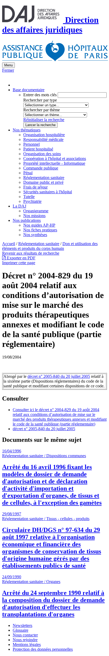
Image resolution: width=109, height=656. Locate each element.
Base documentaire (28, 90)
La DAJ (19, 206)
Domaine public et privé (43, 182)
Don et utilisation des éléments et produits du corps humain (50, 246)
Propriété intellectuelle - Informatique (54, 163)
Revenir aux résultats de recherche (30, 253)
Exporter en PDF (20, 258)
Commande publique (40, 168)
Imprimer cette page (18, 262)
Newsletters (22, 625)
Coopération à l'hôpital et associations (54, 158)
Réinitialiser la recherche (43, 119)
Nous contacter (25, 635)
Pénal (28, 173)
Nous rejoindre (25, 639)
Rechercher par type (40, 100)
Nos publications (27, 220)
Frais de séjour (35, 187)
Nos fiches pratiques (40, 230)
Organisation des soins (42, 154)
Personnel (31, 144)
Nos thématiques (26, 130)
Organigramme (35, 211)
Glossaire (20, 630)
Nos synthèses (35, 234)
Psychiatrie (32, 201)
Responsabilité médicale (43, 139)
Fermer (8, 70)
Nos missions (34, 215)
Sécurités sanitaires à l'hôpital (47, 192)
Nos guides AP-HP (39, 225)
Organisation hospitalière (44, 134)
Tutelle (29, 196)
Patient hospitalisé (38, 149)
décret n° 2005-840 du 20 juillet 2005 (59, 376)
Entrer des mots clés (40, 95)
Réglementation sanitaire (43, 177)
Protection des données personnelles (43, 649)
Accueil (8, 243)
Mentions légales (27, 644)
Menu (8, 65)
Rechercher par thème (41, 110)
